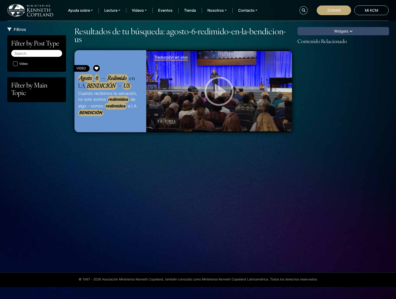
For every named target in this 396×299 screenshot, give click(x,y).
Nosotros (215, 10)
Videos (138, 10)
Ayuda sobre (79, 10)
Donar (334, 10)
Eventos (165, 10)
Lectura (111, 10)
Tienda (190, 10)
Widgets (341, 31)
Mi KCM (371, 10)
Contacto (246, 10)
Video (23, 63)
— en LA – (106, 81)
